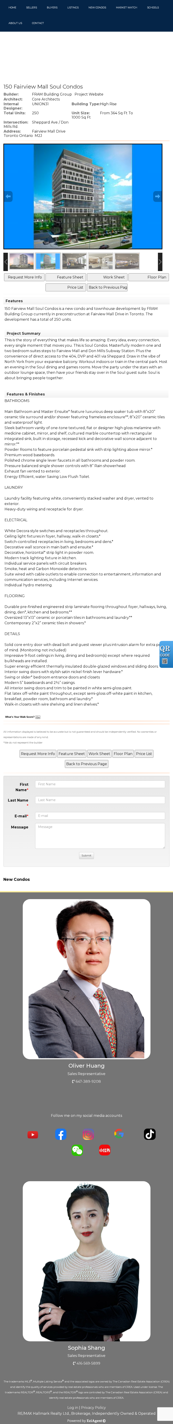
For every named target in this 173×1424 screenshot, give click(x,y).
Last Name (18, 800)
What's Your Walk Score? (20, 717)
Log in (72, 1407)
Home (12, 7)
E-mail (21, 816)
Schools (153, 7)
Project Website (89, 94)
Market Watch (126, 7)
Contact (38, 23)
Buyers (52, 7)
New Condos (97, 7)
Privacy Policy (93, 1407)
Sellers (31, 7)
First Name (22, 787)
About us (15, 23)
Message (19, 827)
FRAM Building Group (52, 94)
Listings (73, 7)
